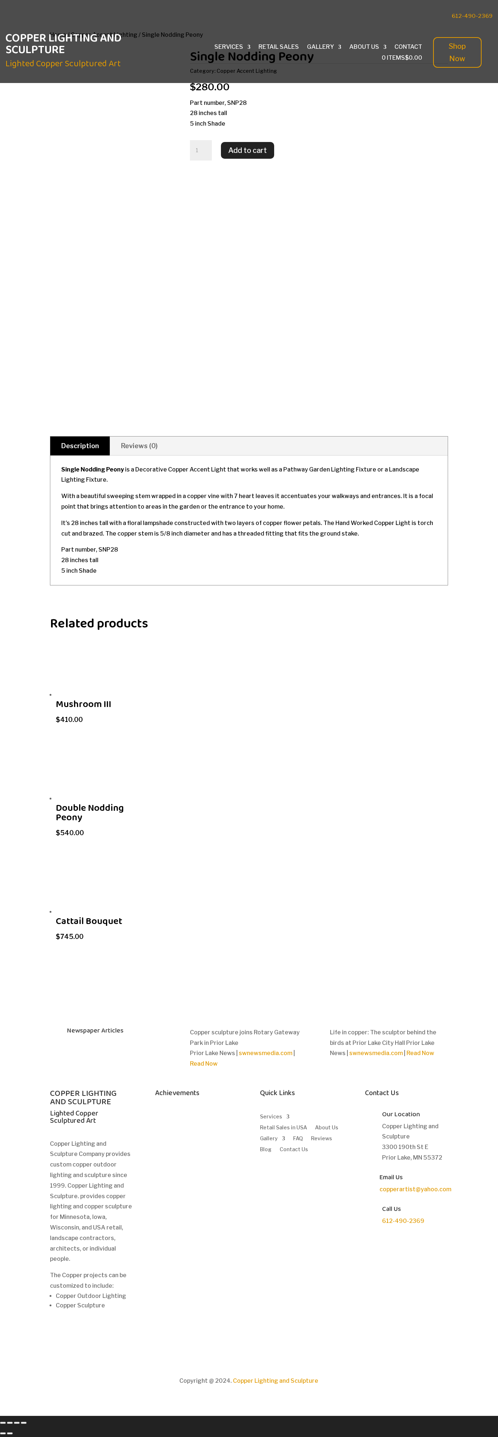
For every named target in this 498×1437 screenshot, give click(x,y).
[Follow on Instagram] (407, 15)
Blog (266, 1149)
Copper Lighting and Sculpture (275, 1380)
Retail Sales (278, 47)
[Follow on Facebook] (378, 15)
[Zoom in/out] (24, 1423)
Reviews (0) (139, 446)
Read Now (204, 1063)
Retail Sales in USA (283, 1127)
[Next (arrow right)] (10, 1433)
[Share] (10, 1423)
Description (80, 446)
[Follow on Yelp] (421, 15)
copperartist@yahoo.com (415, 1189)
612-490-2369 (472, 16)
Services (228, 47)
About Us (364, 47)
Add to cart (247, 150)
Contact (408, 47)
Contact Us (294, 1149)
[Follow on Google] (392, 15)
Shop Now (457, 52)
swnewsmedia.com (265, 1053)
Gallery (320, 47)
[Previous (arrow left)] (3, 1433)
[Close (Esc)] (3, 1423)
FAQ (298, 1138)
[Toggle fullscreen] (17, 1423)
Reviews (321, 1138)
